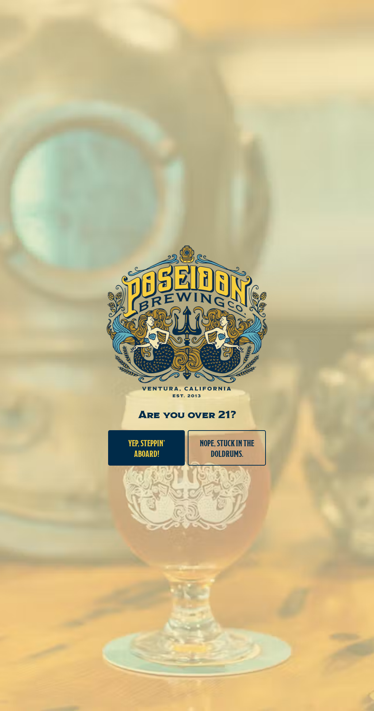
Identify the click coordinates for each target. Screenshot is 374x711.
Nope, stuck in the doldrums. (227, 448)
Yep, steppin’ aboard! (146, 448)
